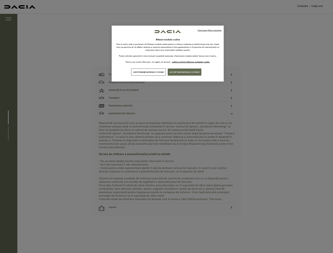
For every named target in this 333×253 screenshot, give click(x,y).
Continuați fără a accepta (209, 30)
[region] (167, 53)
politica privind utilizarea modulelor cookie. (191, 61)
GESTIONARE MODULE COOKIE (148, 72)
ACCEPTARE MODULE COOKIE (184, 72)
